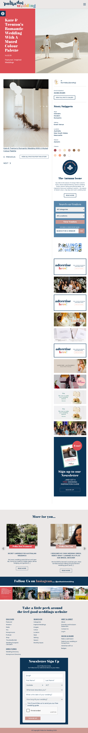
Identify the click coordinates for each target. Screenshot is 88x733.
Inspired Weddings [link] (40, 624)
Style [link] (35, 635)
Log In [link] (63, 631)
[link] (3, 13)
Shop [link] (7, 637)
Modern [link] (57, 116)
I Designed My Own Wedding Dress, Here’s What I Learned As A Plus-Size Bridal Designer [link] (66, 555)
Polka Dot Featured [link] (22, 546)
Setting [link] (36, 637)
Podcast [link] (8, 635)
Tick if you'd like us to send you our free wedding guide (42, 704)
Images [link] (36, 627)
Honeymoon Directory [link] (13, 654)
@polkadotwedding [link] (64, 582)
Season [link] (36, 640)
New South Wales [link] (61, 133)
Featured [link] (9, 60)
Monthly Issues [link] (38, 642)
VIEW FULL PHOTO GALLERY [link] (64, 97)
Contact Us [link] (64, 629)
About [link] (63, 622)
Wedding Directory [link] (12, 652)
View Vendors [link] (70, 222)
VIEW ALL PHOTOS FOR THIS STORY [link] (34, 156)
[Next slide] (84, 548)
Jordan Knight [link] (59, 93)
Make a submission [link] (67, 639)
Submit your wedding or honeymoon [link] (69, 642)
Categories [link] (37, 622)
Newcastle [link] (58, 135)
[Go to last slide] (3, 548)
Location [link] (36, 632)
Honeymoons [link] (10, 632)
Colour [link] (36, 630)
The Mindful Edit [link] (11, 640)
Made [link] (8, 627)
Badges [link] (63, 648)
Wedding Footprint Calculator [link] (12, 643)
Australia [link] (57, 131)
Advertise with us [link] (67, 646)
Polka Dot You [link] (66, 546)
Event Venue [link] (59, 124)
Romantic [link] (58, 118)
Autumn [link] (57, 142)
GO (81, 231)
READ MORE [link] (70, 195)
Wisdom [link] (9, 624)
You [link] (7, 630)
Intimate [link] (57, 114)
